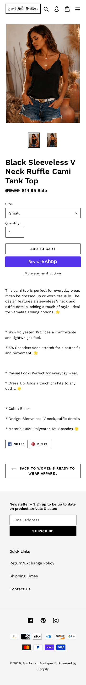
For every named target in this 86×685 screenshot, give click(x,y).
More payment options (43, 273)
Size (8, 204)
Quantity (12, 223)
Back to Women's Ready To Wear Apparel (46, 470)
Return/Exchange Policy (32, 563)
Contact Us (20, 589)
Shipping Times (24, 576)
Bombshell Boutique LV (39, 663)
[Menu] (77, 9)
